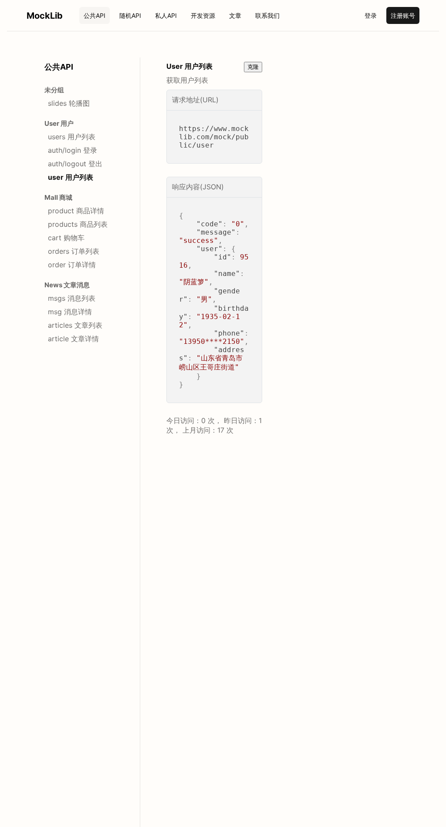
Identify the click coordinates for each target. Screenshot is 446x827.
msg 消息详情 (70, 311)
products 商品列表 (78, 224)
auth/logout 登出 (75, 163)
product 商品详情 (76, 210)
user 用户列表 (70, 177)
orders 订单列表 (73, 251)
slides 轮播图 (69, 103)
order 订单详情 (72, 264)
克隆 (253, 67)
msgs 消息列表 (71, 298)
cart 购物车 (66, 237)
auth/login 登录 (72, 150)
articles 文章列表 (75, 325)
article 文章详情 (73, 338)
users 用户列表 (71, 136)
